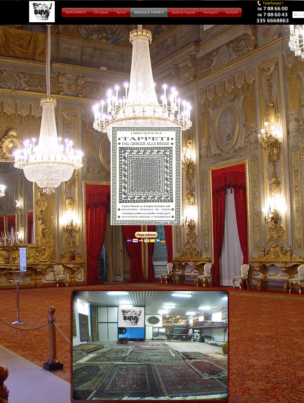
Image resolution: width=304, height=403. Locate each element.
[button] (146, 237)
